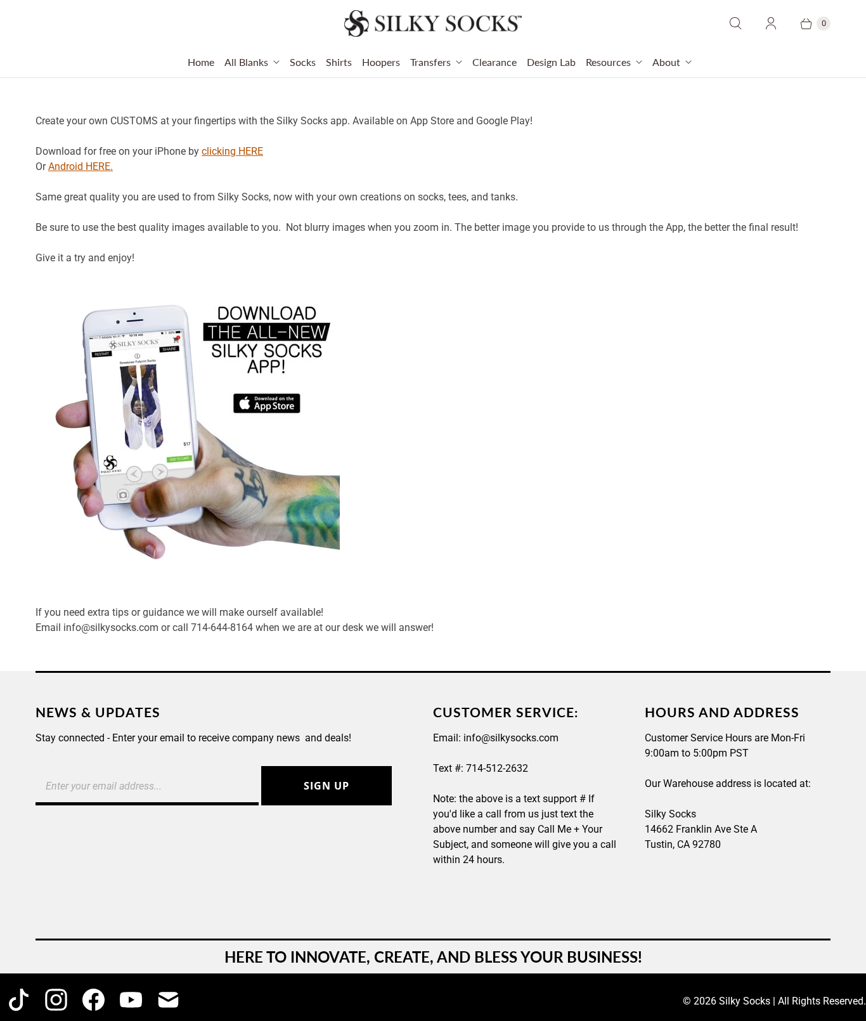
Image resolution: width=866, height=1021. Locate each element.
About (666, 62)
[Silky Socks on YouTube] (131, 1000)
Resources (608, 62)
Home (201, 62)
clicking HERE (232, 151)
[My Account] (771, 23)
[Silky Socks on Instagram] (56, 1000)
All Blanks (246, 62)
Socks (303, 62)
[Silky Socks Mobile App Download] (188, 582)
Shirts (339, 62)
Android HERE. (80, 166)
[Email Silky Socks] (168, 1000)
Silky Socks (744, 1001)
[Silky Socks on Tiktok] (18, 1000)
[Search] (735, 23)
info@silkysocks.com (511, 738)
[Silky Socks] (433, 23)
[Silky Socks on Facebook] (93, 1000)
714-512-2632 (497, 768)
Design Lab (551, 62)
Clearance (494, 62)
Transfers (430, 62)
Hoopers (381, 62)
